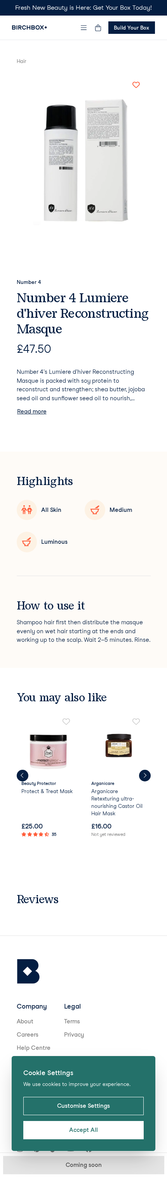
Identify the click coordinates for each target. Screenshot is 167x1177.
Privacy (74, 1034)
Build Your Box (131, 28)
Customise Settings (83, 1105)
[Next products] (145, 775)
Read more (32, 411)
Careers (27, 1034)
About (25, 1021)
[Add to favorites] (136, 85)
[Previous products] (22, 775)
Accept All (83, 1129)
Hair (21, 61)
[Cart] (98, 28)
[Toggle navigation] (83, 28)
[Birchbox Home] (29, 27)
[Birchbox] (28, 971)
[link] (49, 778)
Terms (72, 1021)
